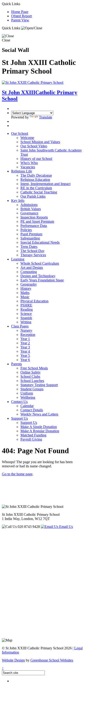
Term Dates (28, 247)
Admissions (29, 205)
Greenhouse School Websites (51, 660)
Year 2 (25, 343)
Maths (24, 293)
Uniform (26, 393)
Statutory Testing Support (39, 385)
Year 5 (25, 356)
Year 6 (25, 360)
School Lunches (32, 381)
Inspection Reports (34, 217)
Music (24, 297)
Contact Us (19, 402)
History (25, 288)
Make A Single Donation (38, 427)
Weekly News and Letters (39, 414)
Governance (29, 213)
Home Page (19, 12)
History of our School (36, 159)
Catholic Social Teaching (38, 192)
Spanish (26, 318)
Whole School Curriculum (39, 263)
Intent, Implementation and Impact (45, 184)
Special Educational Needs (40, 242)
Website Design (13, 660)
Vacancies (27, 167)
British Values (30, 209)
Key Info (17, 200)
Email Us (65, 527)
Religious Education (35, 180)
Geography (28, 284)
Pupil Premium (31, 234)
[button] (31, 28)
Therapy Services (33, 255)
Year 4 (25, 351)
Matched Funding (33, 435)
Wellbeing (27, 397)
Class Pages (20, 326)
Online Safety (30, 372)
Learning (17, 259)
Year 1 (25, 339)
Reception (27, 335)
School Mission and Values (40, 142)
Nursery (26, 330)
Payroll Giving (31, 439)
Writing (25, 322)
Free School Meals (34, 368)
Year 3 (25, 347)
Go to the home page (17, 474)
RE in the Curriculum (36, 188)
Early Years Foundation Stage (42, 280)
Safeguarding (30, 238)
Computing (28, 272)
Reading (26, 309)
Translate (45, 117)
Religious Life (21, 171)
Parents (16, 364)
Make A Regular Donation (39, 431)
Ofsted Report (21, 16)
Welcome (27, 138)
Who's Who (29, 163)
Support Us (19, 418)
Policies (26, 230)
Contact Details (31, 410)
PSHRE (26, 305)
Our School (19, 133)
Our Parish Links (32, 196)
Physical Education (34, 301)
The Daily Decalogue (36, 175)
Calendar (27, 406)
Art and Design (31, 268)
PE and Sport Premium (37, 221)
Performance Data (33, 226)
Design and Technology (37, 276)
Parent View (20, 20)
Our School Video (33, 146)
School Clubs (30, 376)
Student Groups (31, 389)
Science (26, 314)
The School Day (32, 251)
